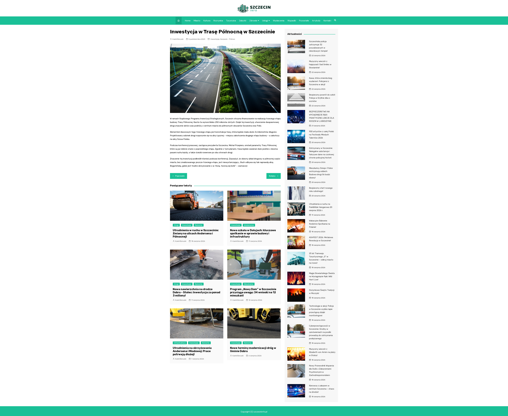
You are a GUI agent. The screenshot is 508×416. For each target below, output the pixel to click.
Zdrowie (253, 20)
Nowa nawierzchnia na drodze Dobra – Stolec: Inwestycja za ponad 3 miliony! (196, 292)
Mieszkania (248, 284)
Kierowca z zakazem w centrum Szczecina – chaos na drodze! (321, 388)
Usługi (265, 20)
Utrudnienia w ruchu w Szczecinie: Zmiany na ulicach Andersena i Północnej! (196, 233)
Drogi (176, 225)
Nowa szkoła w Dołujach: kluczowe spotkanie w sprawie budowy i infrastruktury (253, 233)
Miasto (197, 20)
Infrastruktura (180, 343)
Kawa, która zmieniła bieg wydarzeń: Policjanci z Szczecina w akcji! (320, 81)
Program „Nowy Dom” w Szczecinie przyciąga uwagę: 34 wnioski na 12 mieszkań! (253, 292)
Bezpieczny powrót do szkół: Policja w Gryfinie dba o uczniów (322, 98)
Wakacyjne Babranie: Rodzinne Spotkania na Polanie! (319, 224)
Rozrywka (218, 20)
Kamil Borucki (178, 39)
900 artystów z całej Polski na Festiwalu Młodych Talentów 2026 (321, 134)
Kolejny (272, 176)
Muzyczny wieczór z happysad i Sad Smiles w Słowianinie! (320, 64)
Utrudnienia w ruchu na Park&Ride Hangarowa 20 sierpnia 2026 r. (320, 207)
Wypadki (291, 20)
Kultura (206, 20)
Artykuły (316, 20)
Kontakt (327, 20)
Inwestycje (215, 39)
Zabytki (242, 20)
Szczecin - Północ (227, 39)
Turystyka (231, 20)
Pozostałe (304, 20)
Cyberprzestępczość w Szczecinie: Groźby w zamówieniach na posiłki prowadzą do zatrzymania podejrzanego (321, 332)
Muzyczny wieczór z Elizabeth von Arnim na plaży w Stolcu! (322, 352)
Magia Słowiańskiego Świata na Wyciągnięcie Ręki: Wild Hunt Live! (322, 276)
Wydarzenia (278, 20)
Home (187, 20)
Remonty (198, 225)
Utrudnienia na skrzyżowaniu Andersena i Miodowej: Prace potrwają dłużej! (192, 351)
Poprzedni (179, 176)
